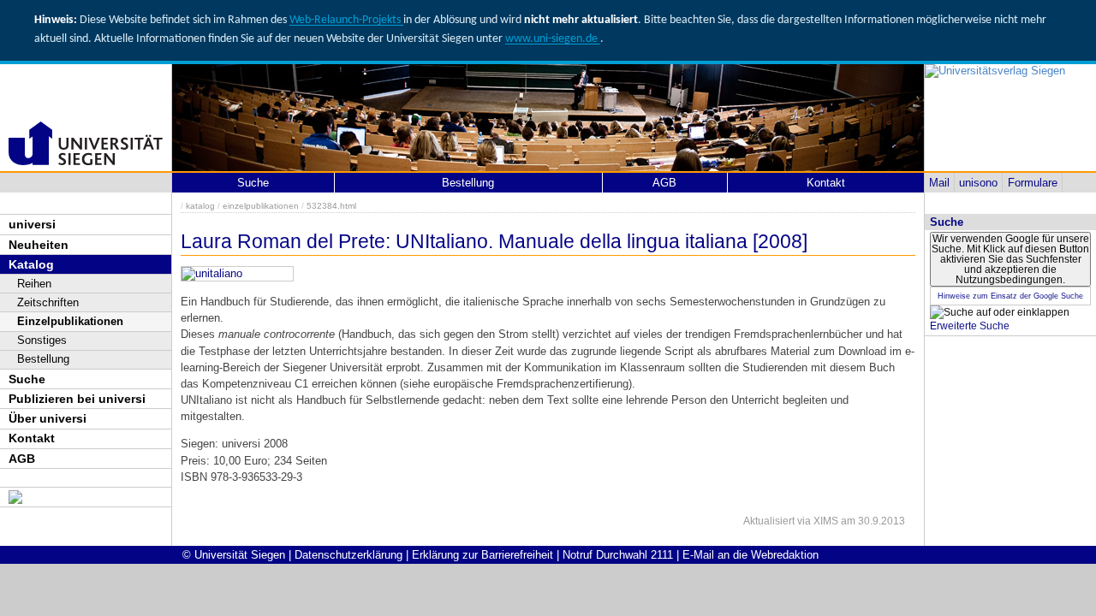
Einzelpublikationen (70, 321)
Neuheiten (38, 245)
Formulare (1032, 182)
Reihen (34, 283)
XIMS (825, 521)
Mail (939, 182)
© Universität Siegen (233, 554)
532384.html (331, 205)
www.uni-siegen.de (552, 39)
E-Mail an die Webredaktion (750, 554)
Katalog (31, 264)
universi (32, 224)
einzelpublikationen (261, 205)
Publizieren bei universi (77, 399)
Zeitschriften (48, 302)
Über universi (47, 418)
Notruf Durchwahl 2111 (618, 554)
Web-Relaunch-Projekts (346, 20)
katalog (200, 205)
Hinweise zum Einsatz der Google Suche (1010, 296)
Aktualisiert (769, 521)
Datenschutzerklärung (348, 554)
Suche (27, 379)
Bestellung (43, 358)
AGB (22, 458)
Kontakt (32, 438)
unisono (978, 182)
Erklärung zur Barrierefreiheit (482, 554)
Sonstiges (42, 340)
